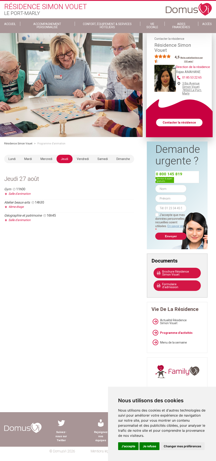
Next (146, 85)
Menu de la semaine (173, 342)
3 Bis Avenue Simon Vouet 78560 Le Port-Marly (192, 88)
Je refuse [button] (149, 446)
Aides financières (181, 25)
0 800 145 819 (169, 174)
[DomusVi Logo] (189, 7)
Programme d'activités (176, 332)
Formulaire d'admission (170, 285)
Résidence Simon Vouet (18, 143)
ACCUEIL (10, 24)
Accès (207, 24)
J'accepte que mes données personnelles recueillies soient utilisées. (170, 222)
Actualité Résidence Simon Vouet (173, 321)
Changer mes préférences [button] (182, 446)
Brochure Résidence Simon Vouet (175, 273)
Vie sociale (152, 25)
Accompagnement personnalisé (47, 25)
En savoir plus (176, 226)
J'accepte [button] (128, 446)
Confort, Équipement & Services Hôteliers (107, 25)
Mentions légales (102, 451)
